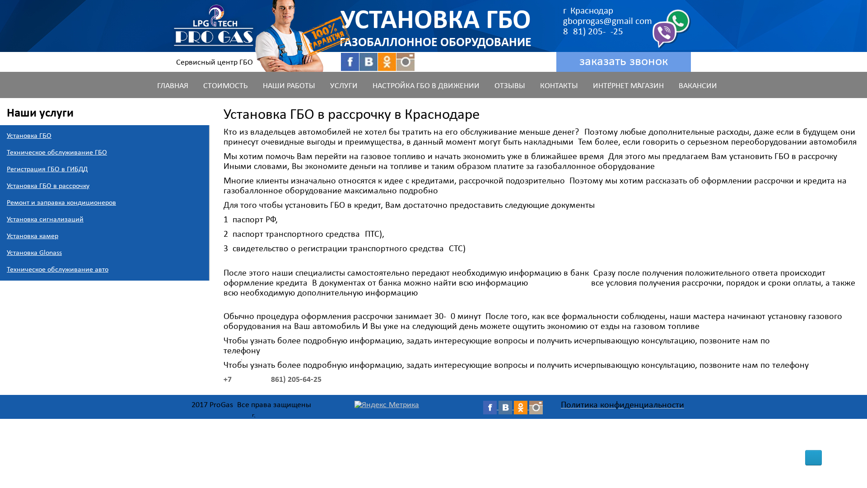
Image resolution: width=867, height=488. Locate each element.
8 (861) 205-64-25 (595, 32)
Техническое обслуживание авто (57, 269)
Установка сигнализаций (45, 219)
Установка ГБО (29, 136)
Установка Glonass (34, 253)
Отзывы (509, 86)
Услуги (344, 86)
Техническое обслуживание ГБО (57, 152)
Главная (172, 86)
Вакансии (698, 86)
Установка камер (32, 236)
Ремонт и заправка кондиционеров (61, 202)
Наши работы (289, 86)
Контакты (559, 86)
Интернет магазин (628, 86)
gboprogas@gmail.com (607, 21)
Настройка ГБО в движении (426, 86)
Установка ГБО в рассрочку (48, 186)
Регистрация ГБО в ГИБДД (47, 169)
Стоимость (225, 86)
